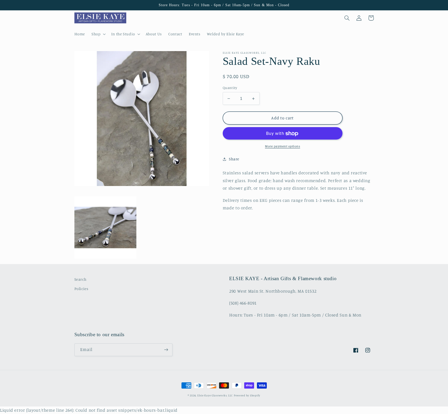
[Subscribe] (166, 349)
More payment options (282, 146)
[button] (98, 34)
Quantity (230, 88)
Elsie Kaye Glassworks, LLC (215, 395)
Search (80, 279)
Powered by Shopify (247, 395)
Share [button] (234, 159)
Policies (81, 288)
